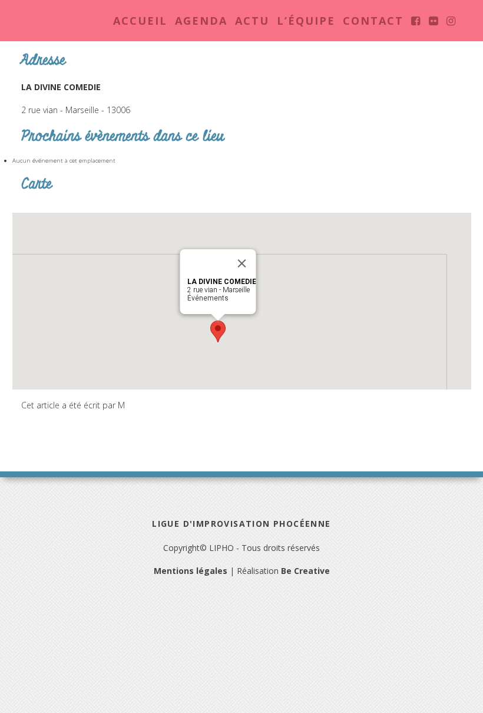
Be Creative (305, 570)
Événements (208, 298)
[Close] (242, 263)
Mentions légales (190, 570)
